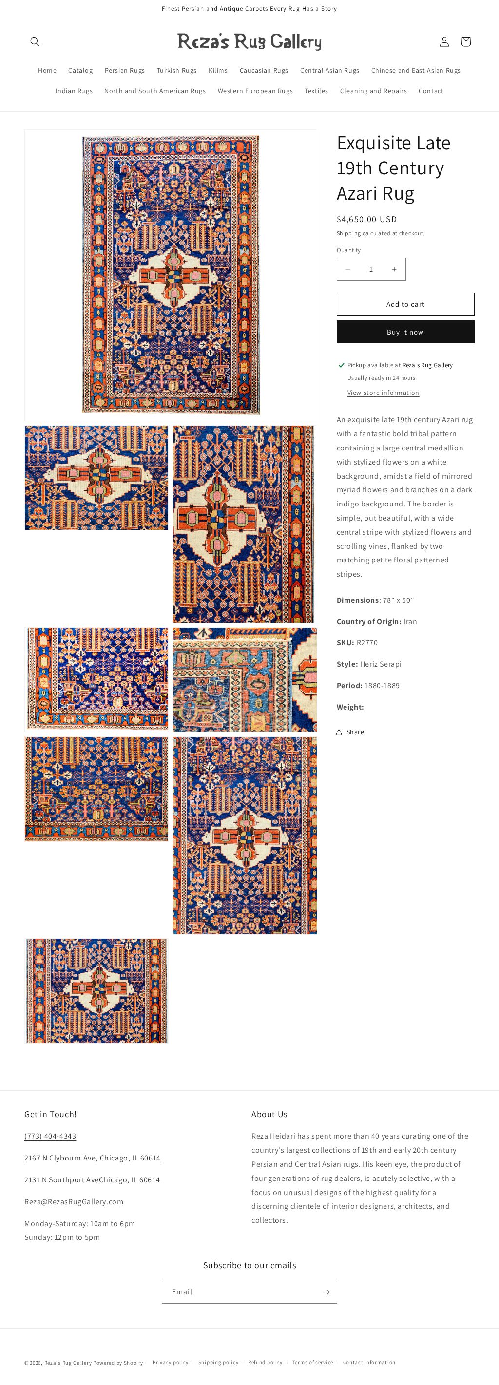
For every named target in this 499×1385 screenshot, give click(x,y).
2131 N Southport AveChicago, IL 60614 (92, 1180)
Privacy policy (171, 1362)
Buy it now (405, 332)
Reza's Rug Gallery (68, 1362)
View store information (383, 392)
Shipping (349, 233)
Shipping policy (218, 1362)
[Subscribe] (326, 1292)
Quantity (349, 250)
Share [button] (355, 732)
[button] (35, 42)
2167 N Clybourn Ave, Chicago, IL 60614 (92, 1158)
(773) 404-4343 (50, 1136)
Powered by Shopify (118, 1362)
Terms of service (312, 1362)
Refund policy (265, 1362)
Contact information (369, 1362)
